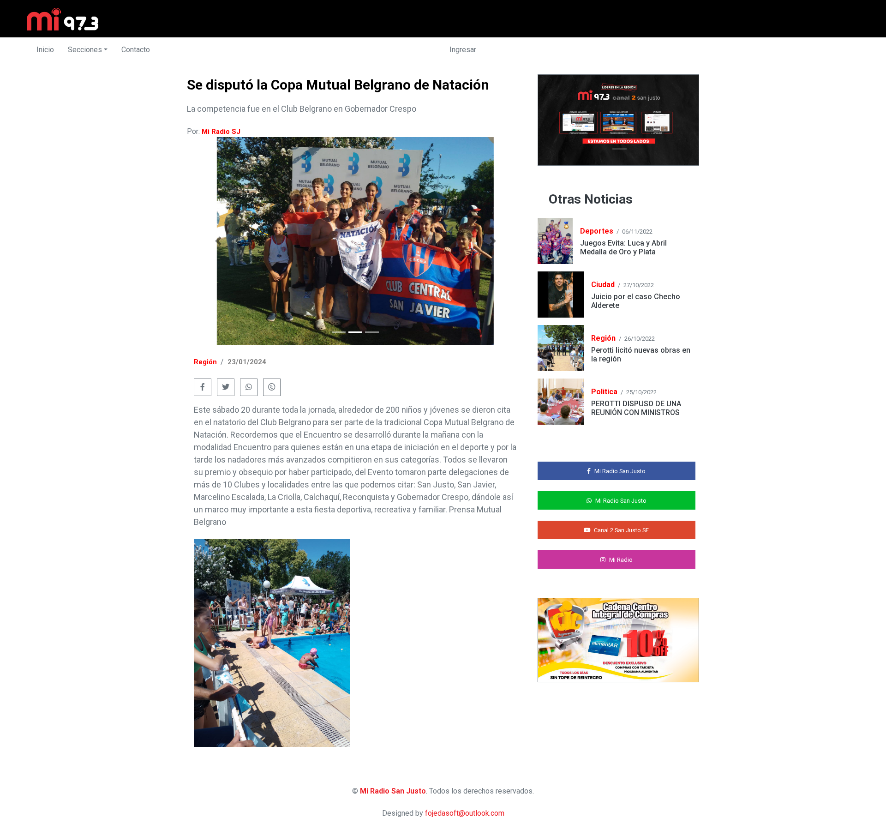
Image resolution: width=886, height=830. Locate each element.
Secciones (85, 49)
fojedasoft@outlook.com (464, 813)
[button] (218, 241)
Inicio (45, 49)
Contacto (135, 49)
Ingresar (462, 49)
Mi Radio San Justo (393, 791)
